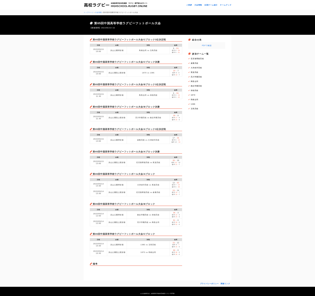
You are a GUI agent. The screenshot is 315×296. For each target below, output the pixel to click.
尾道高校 (194, 72)
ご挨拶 (189, 5)
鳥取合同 (194, 81)
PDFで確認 (207, 45)
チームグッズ (225, 5)
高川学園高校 (196, 77)
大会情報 (198, 5)
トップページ (89, 12)
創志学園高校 (196, 86)
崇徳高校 (194, 90)
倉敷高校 (194, 63)
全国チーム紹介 (211, 5)
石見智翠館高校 (197, 58)
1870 (193, 95)
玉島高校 (194, 108)
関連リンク (225, 284)
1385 (193, 104)
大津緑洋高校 (196, 68)
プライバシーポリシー (209, 284)
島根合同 (194, 99)
